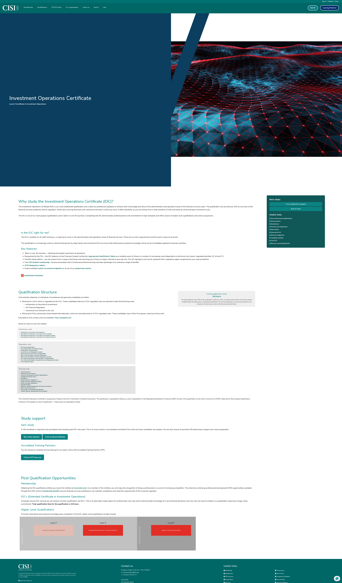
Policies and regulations (279, 227)
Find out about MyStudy (55, 437)
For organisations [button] (72, 7)
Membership (228, 570)
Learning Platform (329, 8)
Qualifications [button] (42, 7)
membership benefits (50, 491)
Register (330, 1)
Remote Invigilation (277, 235)
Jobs (104, 7)
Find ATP (274, 241)
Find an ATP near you (32, 457)
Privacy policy (280, 570)
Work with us (280, 573)
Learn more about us (26, 580)
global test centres (83, 268)
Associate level (80, 488)
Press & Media (280, 579)
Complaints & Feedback (283, 576)
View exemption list (63, 318)
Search (96, 7)
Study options (276, 221)
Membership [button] (28, 7)
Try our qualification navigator (296, 204)
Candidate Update (277, 238)
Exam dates (275, 229)
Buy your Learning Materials (280, 243)
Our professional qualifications (281, 218)
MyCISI (312, 8)
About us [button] (86, 7)
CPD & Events (229, 576)
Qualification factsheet (33, 275)
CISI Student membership (39, 262)
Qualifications (229, 573)
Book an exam (296, 209)
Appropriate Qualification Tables (102, 256)
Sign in (324, 1)
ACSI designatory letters (35, 265)
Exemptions (275, 224)
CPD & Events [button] (56, 7)
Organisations (229, 579)
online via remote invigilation (50, 268)
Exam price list (276, 232)
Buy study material (31, 437)
